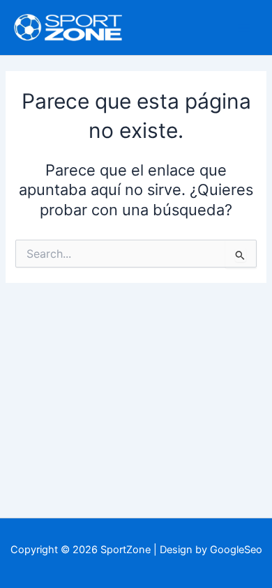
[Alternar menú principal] (244, 27)
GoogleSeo (236, 549)
